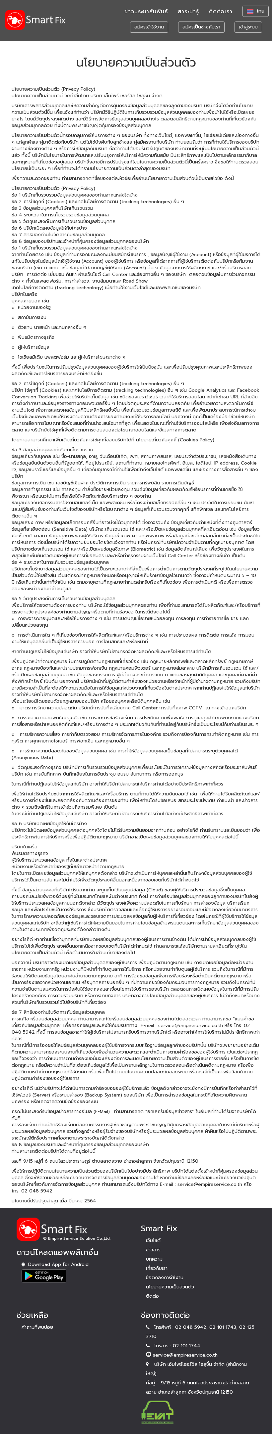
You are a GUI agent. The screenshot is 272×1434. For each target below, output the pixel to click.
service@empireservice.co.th (185, 1355)
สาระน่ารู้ (188, 12)
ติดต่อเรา (221, 12)
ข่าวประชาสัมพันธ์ (146, 12)
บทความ (154, 1259)
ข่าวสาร (153, 1249)
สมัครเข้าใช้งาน (149, 26)
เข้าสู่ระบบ (248, 26)
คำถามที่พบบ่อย (37, 1327)
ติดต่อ (152, 1296)
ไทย (260, 11)
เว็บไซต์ (153, 1240)
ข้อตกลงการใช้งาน (164, 1277)
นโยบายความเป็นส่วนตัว (170, 1286)
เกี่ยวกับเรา (157, 1268)
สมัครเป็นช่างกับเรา (201, 26)
